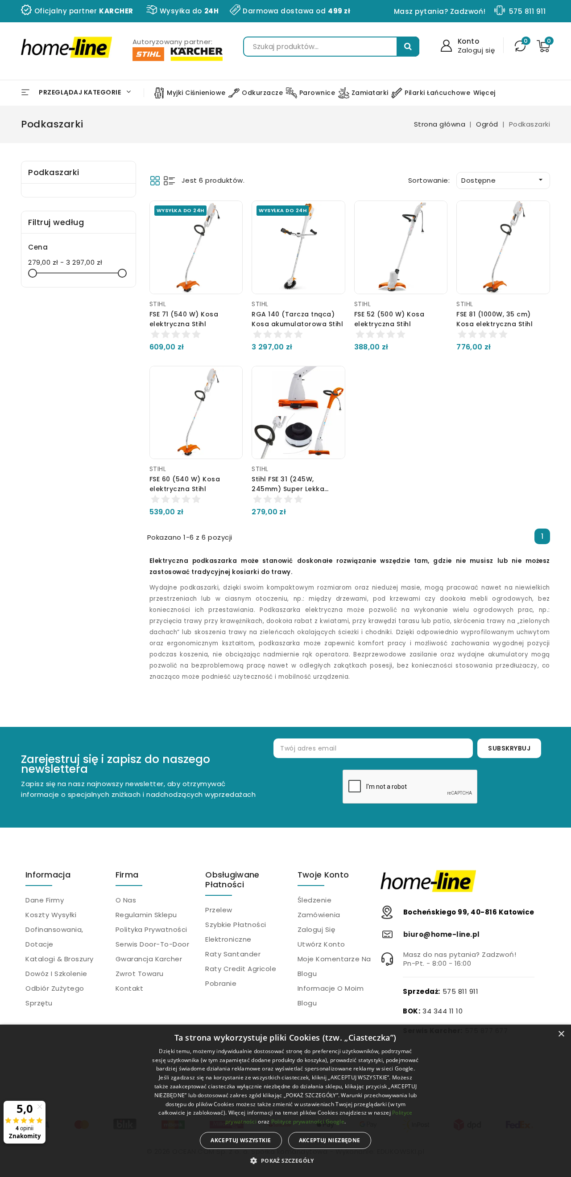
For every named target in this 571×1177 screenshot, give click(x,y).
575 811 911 (527, 11)
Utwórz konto (321, 944)
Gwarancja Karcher (149, 959)
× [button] (561, 1034)
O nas (126, 900)
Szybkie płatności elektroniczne (235, 932)
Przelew (218, 910)
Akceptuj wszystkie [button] (241, 1140)
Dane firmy (44, 900)
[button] (285, 1161)
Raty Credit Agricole (240, 968)
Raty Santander (233, 954)
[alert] (285, 1101)
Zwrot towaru (140, 973)
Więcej (484, 92)
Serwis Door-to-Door (153, 944)
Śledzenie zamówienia (319, 907)
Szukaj (408, 47)
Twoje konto (323, 874)
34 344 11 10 (442, 1011)
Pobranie (220, 983)
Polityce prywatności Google (307, 1121)
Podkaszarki (53, 172)
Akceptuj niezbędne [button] (329, 1140)
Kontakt (130, 988)
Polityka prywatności (151, 929)
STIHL (157, 303)
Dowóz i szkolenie (56, 973)
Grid (155, 180)
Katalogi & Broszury (59, 959)
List (169, 180)
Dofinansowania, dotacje (54, 937)
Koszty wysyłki (50, 914)
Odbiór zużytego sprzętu (54, 996)
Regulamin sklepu (146, 914)
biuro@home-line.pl (441, 934)
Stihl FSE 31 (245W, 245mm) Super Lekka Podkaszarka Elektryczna (295, 489)
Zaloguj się (316, 929)
